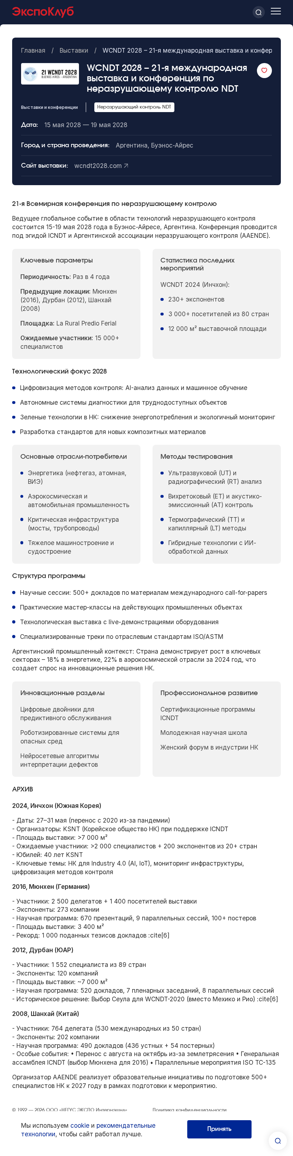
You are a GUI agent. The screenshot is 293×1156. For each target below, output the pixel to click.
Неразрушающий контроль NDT (134, 107)
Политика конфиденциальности (190, 1110)
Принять (219, 1129)
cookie (79, 1125)
